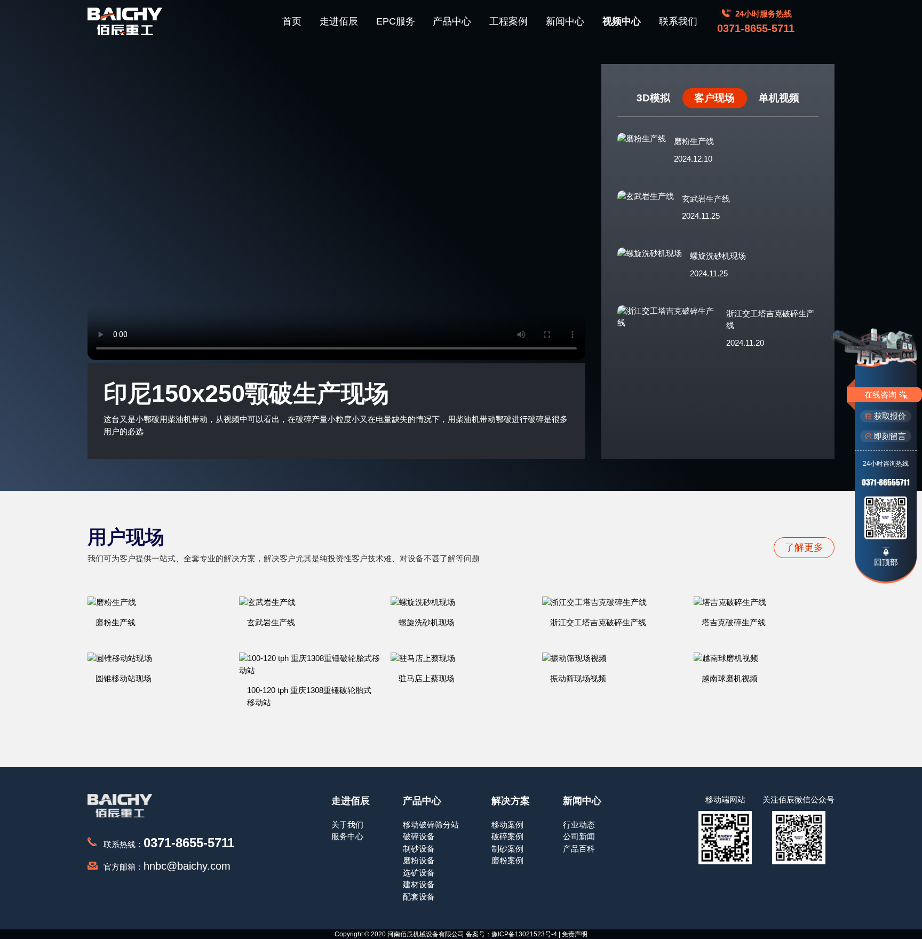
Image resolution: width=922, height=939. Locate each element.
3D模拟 (653, 98)
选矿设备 (419, 872)
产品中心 (452, 21)
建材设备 (419, 884)
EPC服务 (395, 21)
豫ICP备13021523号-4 (524, 934)
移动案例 (507, 824)
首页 (291, 21)
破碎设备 (419, 836)
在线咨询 (880, 394)
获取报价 (890, 415)
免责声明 (574, 934)
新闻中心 (565, 21)
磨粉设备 (419, 860)
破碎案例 (507, 836)
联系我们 (678, 21)
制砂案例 (507, 848)
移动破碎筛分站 (431, 824)
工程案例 (508, 21)
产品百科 (579, 848)
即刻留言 (890, 435)
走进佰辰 (339, 21)
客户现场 (714, 98)
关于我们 (347, 824)
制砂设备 (419, 848)
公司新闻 (579, 836)
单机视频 (779, 98)
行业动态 (579, 824)
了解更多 (804, 547)
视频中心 (621, 21)
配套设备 (419, 896)
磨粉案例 (507, 860)
